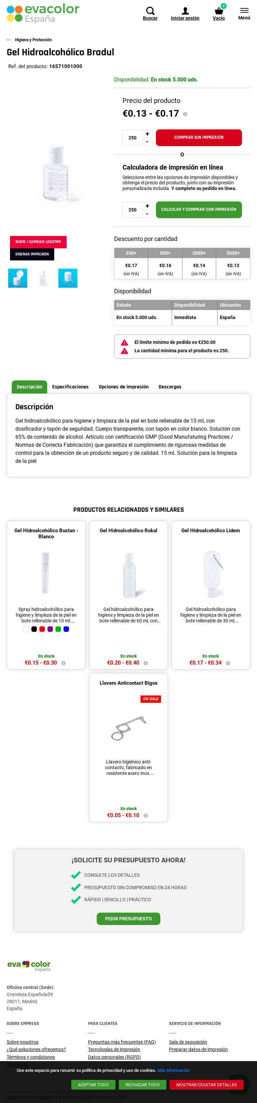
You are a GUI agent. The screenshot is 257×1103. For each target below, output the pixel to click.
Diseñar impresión (32, 254)
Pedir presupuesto (128, 918)
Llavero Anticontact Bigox (129, 683)
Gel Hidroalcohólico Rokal (128, 531)
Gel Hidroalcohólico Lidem (210, 531)
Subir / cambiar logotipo (38, 241)
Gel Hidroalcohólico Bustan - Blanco (46, 534)
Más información (173, 1070)
